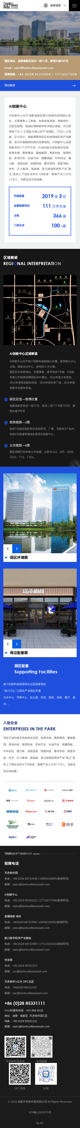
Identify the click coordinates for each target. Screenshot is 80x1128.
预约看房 (9, 85)
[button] (7, 548)
